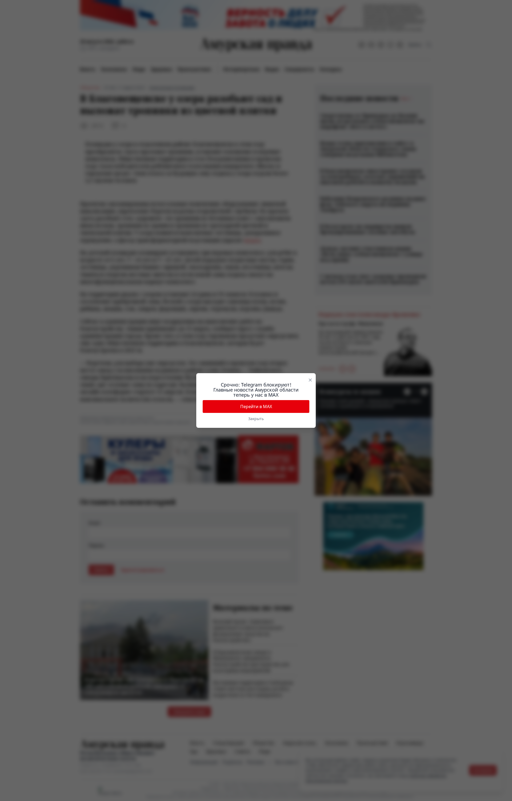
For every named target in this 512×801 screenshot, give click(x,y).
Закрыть (256, 418)
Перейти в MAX (256, 406)
